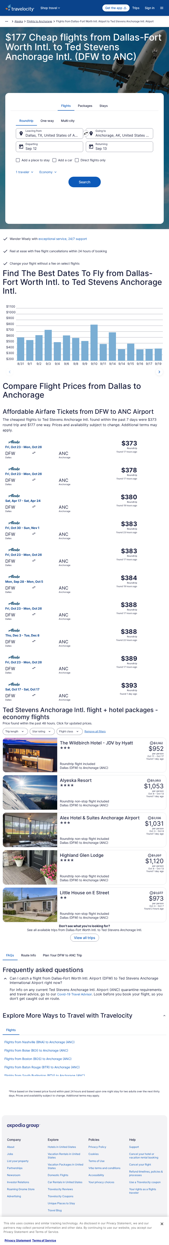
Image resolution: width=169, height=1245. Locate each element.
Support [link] (134, 1147)
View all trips (84, 937)
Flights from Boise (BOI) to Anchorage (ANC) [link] (36, 1050)
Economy (46, 172)
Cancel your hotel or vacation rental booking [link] (143, 1155)
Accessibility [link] (96, 1175)
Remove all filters (95, 731)
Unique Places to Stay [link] (61, 1203)
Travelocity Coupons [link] (60, 1196)
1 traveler (22, 172)
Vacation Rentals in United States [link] (64, 1155)
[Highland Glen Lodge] (111, 867)
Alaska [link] (19, 21)
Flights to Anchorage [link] (39, 21)
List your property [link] (18, 1161)
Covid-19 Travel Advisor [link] (74, 994)
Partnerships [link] (14, 1168)
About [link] (10, 1147)
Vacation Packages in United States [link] (65, 1166)
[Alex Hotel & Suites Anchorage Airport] (111, 830)
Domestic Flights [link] (58, 1175)
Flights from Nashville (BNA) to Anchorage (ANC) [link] (39, 1042)
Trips (136, 8)
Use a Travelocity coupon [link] (145, 1182)
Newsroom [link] (13, 1175)
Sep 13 (101, 148)
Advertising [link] (14, 1196)
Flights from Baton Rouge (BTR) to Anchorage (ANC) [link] (42, 1067)
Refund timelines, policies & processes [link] (146, 1173)
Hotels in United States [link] (62, 1147)
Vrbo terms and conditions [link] (104, 1168)
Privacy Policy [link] (97, 1147)
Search (84, 182)
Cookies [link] (93, 1154)
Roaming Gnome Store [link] (21, 1189)
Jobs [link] (10, 1154)
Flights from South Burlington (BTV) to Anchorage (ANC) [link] (44, 1075)
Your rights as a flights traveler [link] (142, 1190)
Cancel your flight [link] (140, 1164)
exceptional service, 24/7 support (63, 239)
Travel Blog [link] (55, 1210)
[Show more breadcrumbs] (7, 21)
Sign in (149, 8)
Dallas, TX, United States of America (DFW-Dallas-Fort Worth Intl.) (54, 135)
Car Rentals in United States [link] (65, 1182)
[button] (84, 1015)
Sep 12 (31, 148)
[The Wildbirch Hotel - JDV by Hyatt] (111, 755)
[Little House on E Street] (111, 904)
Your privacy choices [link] (101, 1182)
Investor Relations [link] (18, 1182)
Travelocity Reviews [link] (60, 1189)
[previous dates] (9, 371)
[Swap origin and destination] (86, 133)
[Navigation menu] (161, 8)
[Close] (162, 1224)
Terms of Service (44, 1240)
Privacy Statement (18, 1240)
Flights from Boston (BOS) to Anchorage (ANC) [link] (38, 1059)
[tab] (66, 106)
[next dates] (159, 371)
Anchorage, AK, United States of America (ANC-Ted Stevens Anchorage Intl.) (124, 135)
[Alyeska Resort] (111, 792)
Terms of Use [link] (96, 1161)
